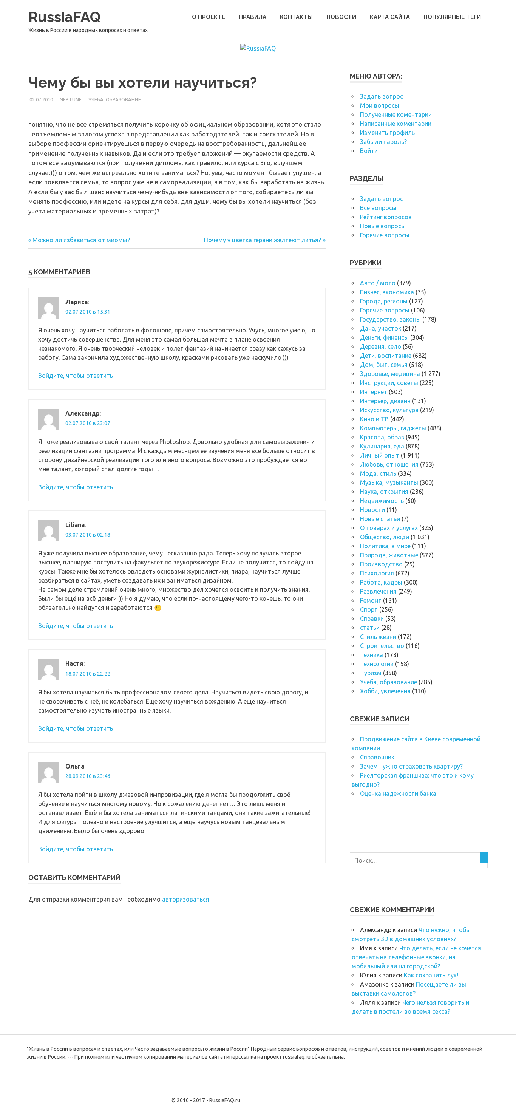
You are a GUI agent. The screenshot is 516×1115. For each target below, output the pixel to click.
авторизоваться (185, 899)
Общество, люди (384, 537)
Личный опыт (379, 455)
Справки (372, 618)
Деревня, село (380, 346)
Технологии (377, 663)
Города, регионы (384, 301)
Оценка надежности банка (398, 793)
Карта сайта (390, 17)
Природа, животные (389, 555)
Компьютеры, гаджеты (393, 428)
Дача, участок (380, 328)
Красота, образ (382, 437)
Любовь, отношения (389, 464)
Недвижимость (382, 500)
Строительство (382, 645)
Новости (341, 17)
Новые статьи (380, 518)
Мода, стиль (378, 473)
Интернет (373, 391)
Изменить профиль (387, 132)
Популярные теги (452, 17)
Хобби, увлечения (385, 691)
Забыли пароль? (383, 141)
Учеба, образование (114, 99)
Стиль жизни (378, 636)
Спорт (369, 609)
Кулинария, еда (382, 446)
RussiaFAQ (64, 16)
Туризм (371, 673)
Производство (381, 564)
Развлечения (378, 591)
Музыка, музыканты (389, 482)
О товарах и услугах (389, 527)
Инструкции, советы (389, 382)
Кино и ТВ (374, 419)
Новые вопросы (383, 226)
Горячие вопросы (384, 235)
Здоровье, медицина (390, 373)
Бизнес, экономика (387, 292)
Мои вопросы (379, 105)
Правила (252, 17)
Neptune (71, 99)
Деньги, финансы (384, 337)
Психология (377, 573)
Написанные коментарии (395, 123)
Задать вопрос (381, 96)
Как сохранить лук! (431, 975)
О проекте (208, 17)
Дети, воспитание (385, 355)
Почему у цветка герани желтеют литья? (262, 240)
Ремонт (371, 600)
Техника (371, 654)
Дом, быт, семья (384, 364)
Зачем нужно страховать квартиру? (411, 766)
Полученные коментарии (396, 114)
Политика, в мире (385, 546)
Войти (369, 150)
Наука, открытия (384, 491)
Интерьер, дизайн (385, 400)
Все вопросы (378, 207)
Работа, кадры (381, 582)
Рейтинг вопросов (386, 216)
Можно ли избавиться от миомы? (81, 240)
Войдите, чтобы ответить (75, 375)
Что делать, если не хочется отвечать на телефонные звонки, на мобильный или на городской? (416, 957)
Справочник (377, 757)
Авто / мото (377, 283)
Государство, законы (390, 319)
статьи (370, 627)
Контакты (296, 17)
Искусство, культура (389, 410)
